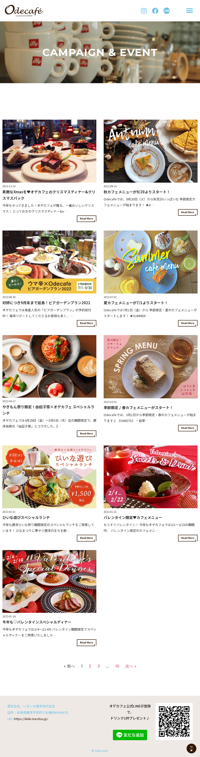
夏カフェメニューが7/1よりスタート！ (136, 302)
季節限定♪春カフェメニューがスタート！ (138, 407)
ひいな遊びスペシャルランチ (26, 517)
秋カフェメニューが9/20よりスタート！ (137, 191)
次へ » (131, 666)
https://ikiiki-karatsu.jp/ (31, 718)
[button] (189, 10)
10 (117, 666)
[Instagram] (144, 11)
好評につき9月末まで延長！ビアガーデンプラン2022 (46, 302)
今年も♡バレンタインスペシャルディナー (36, 621)
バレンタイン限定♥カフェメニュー (133, 517)
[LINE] (166, 11)
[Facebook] (155, 11)
